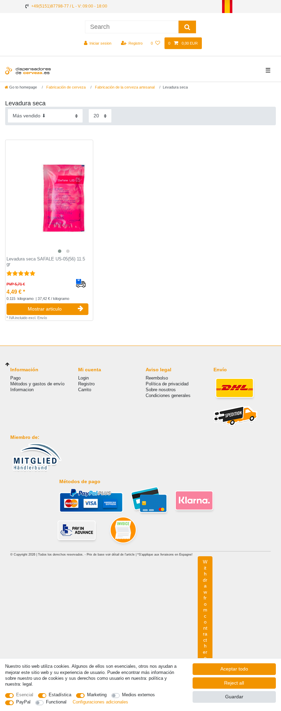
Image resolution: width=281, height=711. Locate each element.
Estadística (60, 694)
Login (83, 378)
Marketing (97, 694)
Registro (86, 383)
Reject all (234, 683)
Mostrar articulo (45, 309)
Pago (15, 378)
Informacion (22, 389)
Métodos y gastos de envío (37, 383)
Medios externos (138, 694)
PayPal (23, 701)
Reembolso (157, 378)
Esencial (24, 694)
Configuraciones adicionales (100, 701)
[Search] (187, 27)
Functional (56, 701)
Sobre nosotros (161, 389)
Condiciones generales (168, 395)
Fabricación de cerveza (65, 87)
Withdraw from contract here (205, 610)
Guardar (234, 696)
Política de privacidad (167, 383)
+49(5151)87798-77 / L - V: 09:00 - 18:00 (69, 6)
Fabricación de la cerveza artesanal (124, 87)
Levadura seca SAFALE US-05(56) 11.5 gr (46, 262)
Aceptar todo (234, 669)
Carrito (84, 389)
